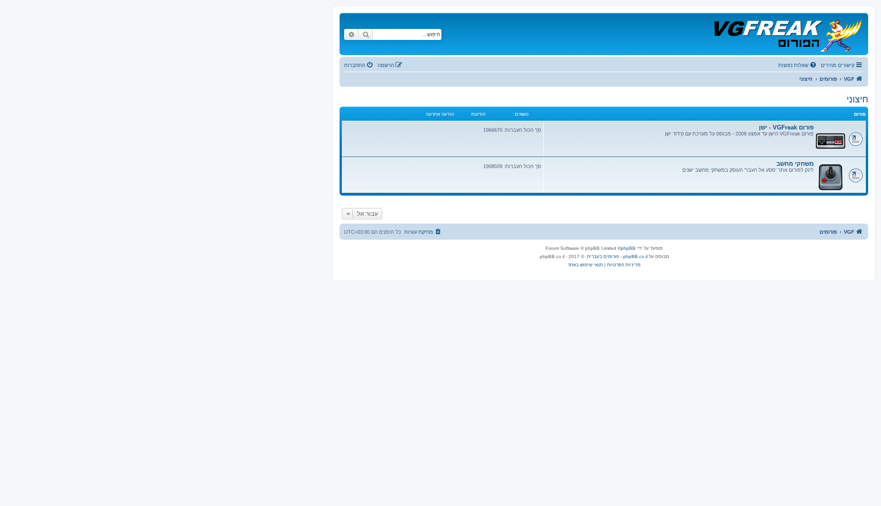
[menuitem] (798, 65)
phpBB (628, 248)
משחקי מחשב (795, 163)
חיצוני (857, 99)
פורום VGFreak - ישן (786, 127)
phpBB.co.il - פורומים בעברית (617, 256)
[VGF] (787, 34)
